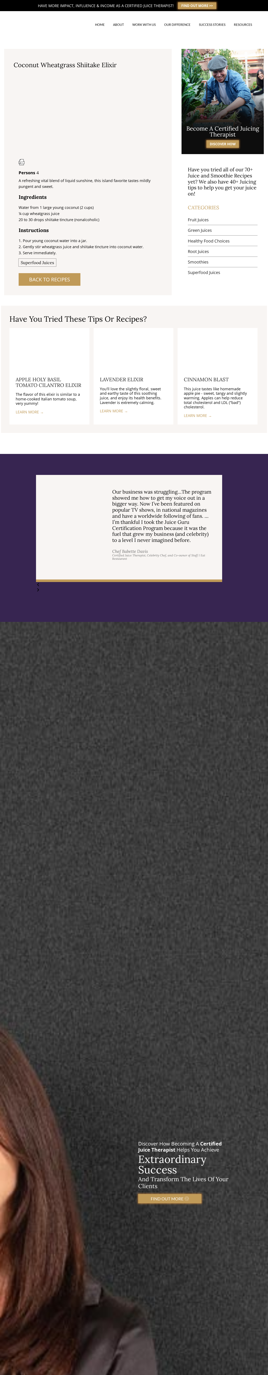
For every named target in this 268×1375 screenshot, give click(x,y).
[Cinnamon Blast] (218, 348)
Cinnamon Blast (206, 379)
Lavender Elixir (121, 379)
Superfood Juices (37, 262)
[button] (129, 584)
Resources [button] (243, 24)
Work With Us (144, 24)
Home (100, 24)
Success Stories (212, 24)
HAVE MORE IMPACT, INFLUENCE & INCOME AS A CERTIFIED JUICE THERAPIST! (106, 5)
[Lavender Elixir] (134, 348)
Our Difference (177, 24)
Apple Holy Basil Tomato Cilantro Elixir (48, 382)
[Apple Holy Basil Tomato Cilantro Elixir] (49, 348)
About (118, 24)
